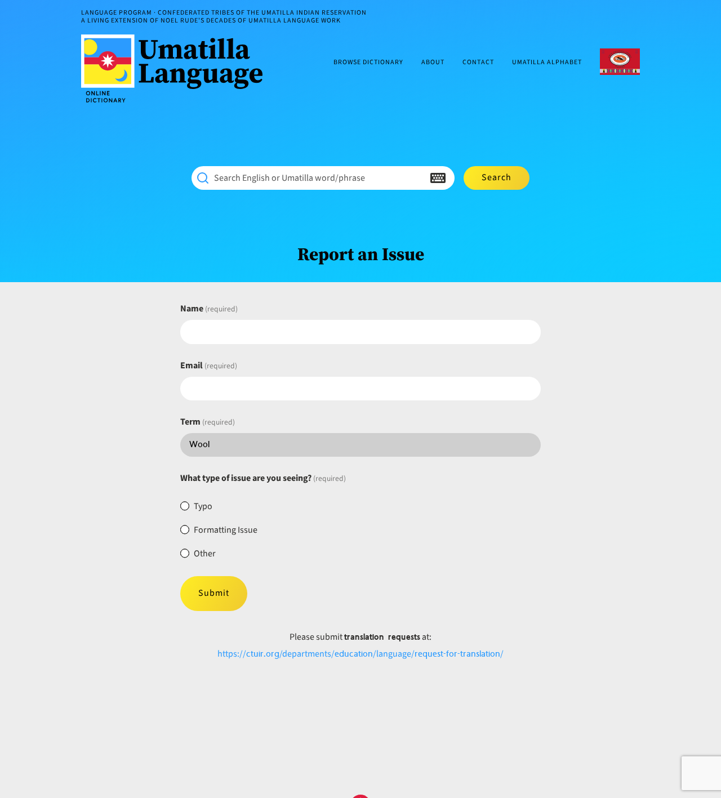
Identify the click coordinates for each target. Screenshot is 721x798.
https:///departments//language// (360, 654)
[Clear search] (416, 178)
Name (209, 308)
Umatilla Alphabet (547, 63)
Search (496, 177)
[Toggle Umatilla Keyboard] (438, 178)
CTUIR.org (620, 61)
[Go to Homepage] (176, 68)
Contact (478, 63)
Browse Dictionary (368, 63)
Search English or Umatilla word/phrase (289, 178)
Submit (213, 593)
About (432, 63)
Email (208, 365)
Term (207, 422)
